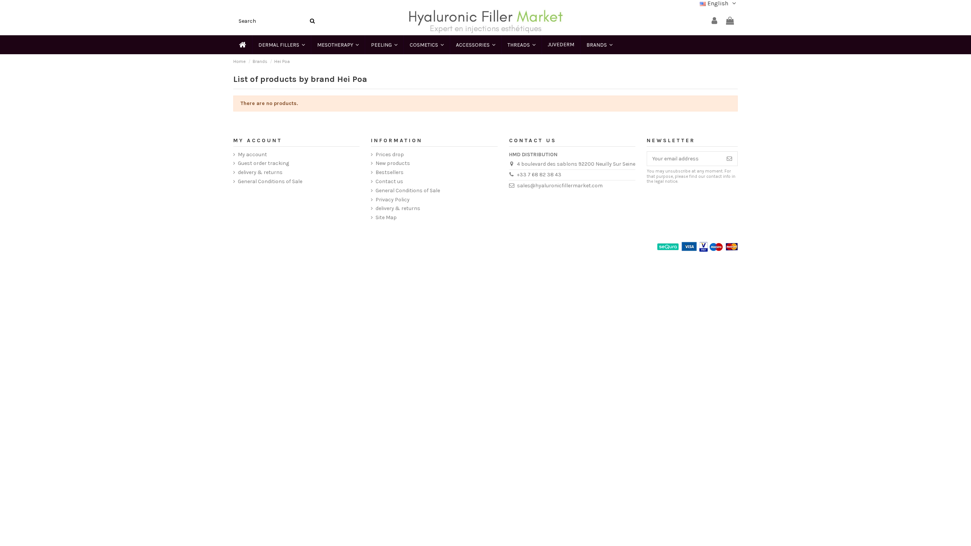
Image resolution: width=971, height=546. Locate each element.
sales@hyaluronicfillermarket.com (560, 185)
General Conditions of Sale (270, 181)
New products (393, 163)
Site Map (386, 217)
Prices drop (390, 154)
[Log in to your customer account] (714, 21)
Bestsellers (390, 172)
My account (252, 154)
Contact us (389, 181)
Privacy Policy (393, 199)
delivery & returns (260, 172)
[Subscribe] (729, 159)
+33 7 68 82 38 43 (539, 174)
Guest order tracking (263, 163)
